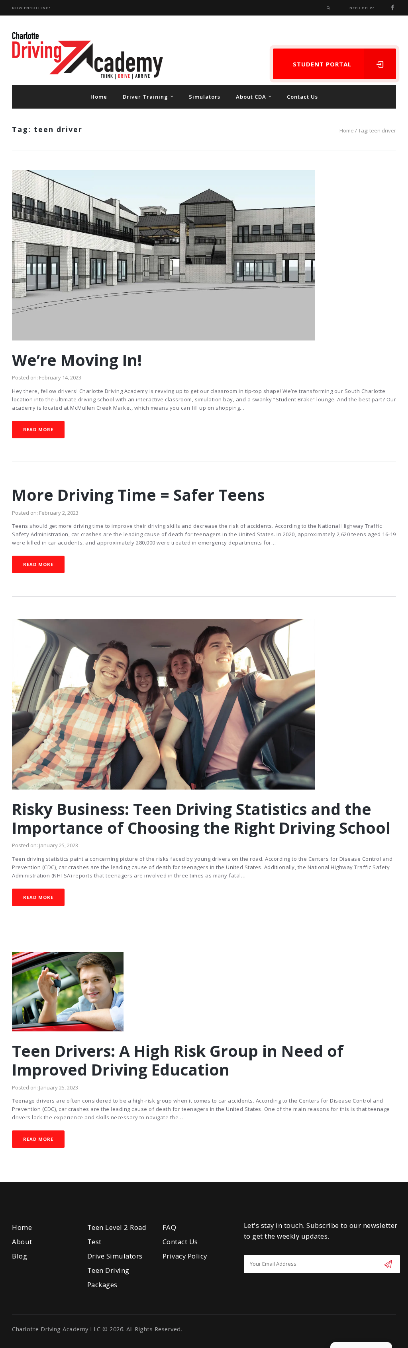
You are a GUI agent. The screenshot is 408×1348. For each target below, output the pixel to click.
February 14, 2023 (60, 377)
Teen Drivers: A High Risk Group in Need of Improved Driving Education (177, 1060)
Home (346, 130)
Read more (38, 429)
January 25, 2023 (58, 845)
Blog (19, 1255)
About (22, 1241)
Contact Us (180, 1241)
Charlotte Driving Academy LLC (56, 1329)
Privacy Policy (185, 1255)
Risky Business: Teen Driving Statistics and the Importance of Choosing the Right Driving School (201, 818)
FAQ (170, 1227)
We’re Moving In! (77, 360)
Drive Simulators (115, 1255)
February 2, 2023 (58, 512)
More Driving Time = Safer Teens (138, 495)
